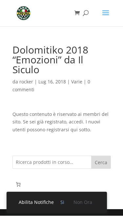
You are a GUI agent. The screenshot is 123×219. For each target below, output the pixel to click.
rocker (26, 81)
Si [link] (62, 202)
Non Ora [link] (82, 202)
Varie (76, 81)
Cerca (101, 162)
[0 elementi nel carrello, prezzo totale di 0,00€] (18, 184)
